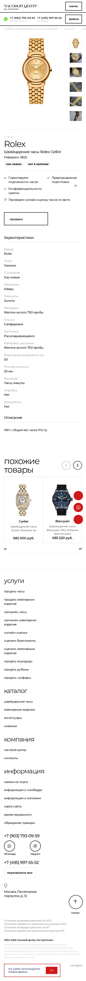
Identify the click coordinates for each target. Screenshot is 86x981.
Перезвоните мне (20, 873)
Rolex (8, 254)
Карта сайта (12, 806)
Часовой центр (15, 750)
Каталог (15, 691)
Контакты (11, 758)
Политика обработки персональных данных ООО (35, 924)
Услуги (14, 581)
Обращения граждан (19, 823)
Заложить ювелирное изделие (20, 622)
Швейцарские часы (18, 701)
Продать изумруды (18, 661)
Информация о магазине (22, 798)
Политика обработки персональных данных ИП (34, 930)
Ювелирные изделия (19, 709)
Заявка (74, 19)
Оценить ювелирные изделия (19, 651)
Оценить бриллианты (20, 641)
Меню (73, 6)
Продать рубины (16, 669)
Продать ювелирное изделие (19, 602)
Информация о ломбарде (23, 790)
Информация (23, 771)
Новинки (10, 726)
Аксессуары (13, 718)
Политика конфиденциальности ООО (28, 920)
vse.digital (76, 965)
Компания (19, 739)
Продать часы (14, 591)
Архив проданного (18, 814)
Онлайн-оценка (15, 632)
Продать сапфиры (17, 678)
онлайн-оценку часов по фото (47, 200)
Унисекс (10, 265)
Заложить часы (15, 612)
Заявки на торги (16, 782)
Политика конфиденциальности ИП (27, 927)
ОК (51, 970)
